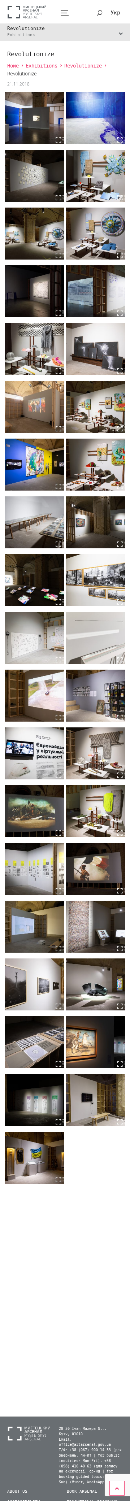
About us (17, 1491)
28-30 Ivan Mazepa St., (83, 1428)
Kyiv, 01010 (71, 1434)
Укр (115, 13)
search (99, 13)
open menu (64, 13)
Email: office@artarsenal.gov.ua (85, 1442)
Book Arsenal (82, 1491)
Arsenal (27, 12)
